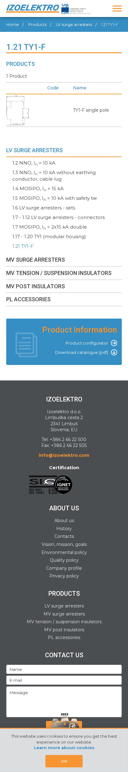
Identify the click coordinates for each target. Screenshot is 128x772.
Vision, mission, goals (64, 544)
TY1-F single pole (91, 110)
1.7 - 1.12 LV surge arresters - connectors (58, 217)
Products (37, 24)
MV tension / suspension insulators (64, 621)
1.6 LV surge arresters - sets (43, 208)
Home (12, 24)
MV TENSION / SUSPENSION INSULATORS (59, 273)
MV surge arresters (64, 614)
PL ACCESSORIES (28, 299)
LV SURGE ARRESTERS (34, 150)
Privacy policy (64, 576)
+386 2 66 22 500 (68, 439)
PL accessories (64, 637)
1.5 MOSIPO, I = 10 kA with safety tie (54, 198)
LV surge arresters (74, 24)
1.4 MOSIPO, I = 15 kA (38, 189)
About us (64, 520)
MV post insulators (64, 630)
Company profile (64, 568)
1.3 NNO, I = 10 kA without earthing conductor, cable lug (54, 175)
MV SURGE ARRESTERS (35, 259)
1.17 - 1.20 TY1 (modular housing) (49, 236)
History (64, 528)
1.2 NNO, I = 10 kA (33, 163)
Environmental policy (64, 552)
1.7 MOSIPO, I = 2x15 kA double (49, 227)
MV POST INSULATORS (35, 286)
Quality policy (64, 560)
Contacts (64, 536)
